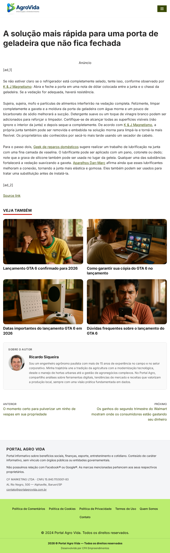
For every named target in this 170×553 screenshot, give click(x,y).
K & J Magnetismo (17, 86)
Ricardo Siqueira (44, 357)
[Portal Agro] (24, 8)
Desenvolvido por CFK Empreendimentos (85, 548)
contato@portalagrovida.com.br (26, 489)
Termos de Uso (125, 508)
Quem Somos (149, 508)
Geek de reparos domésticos (56, 147)
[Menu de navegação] (162, 8)
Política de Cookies (62, 508)
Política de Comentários (28, 508)
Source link (12, 195)
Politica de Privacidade (95, 508)
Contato (85, 517)
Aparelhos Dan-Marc (89, 163)
